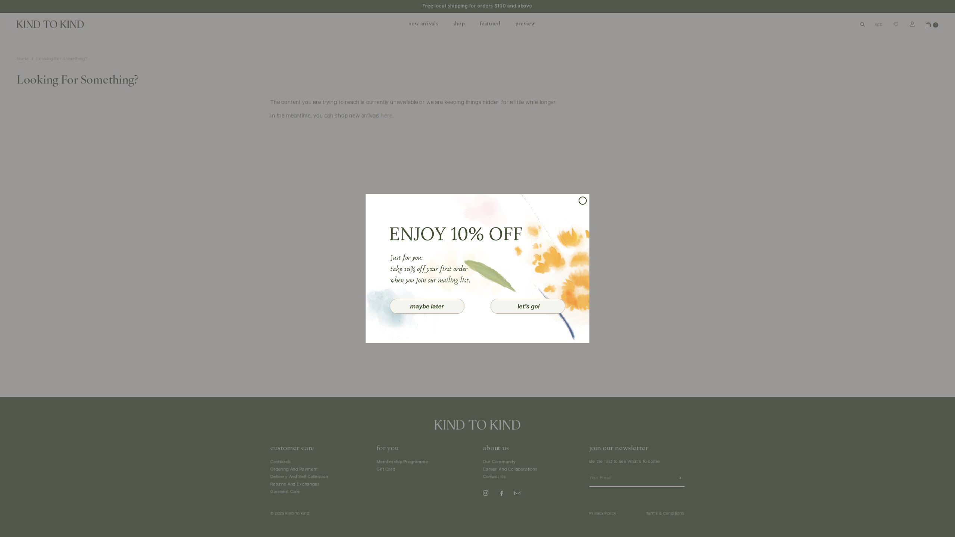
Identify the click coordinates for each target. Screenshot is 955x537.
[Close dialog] (582, 200)
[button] (427, 306)
